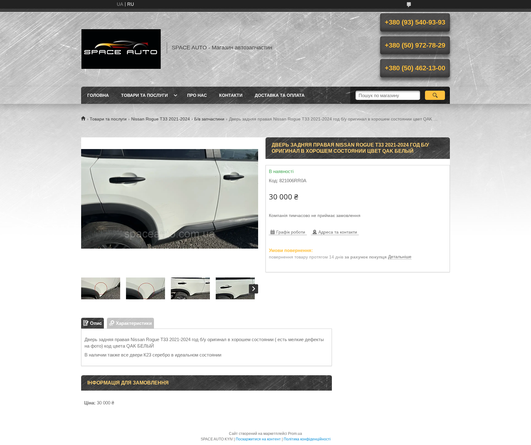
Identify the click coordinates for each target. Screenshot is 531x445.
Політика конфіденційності (307, 439)
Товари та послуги (144, 95)
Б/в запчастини (209, 118)
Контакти (230, 95)
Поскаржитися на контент (258, 439)
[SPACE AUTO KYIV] (121, 47)
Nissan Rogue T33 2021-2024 (160, 118)
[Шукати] (435, 95)
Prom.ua (295, 433)
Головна (98, 95)
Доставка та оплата (280, 95)
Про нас (197, 95)
